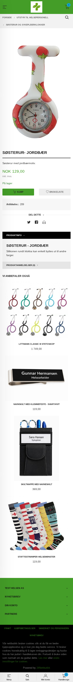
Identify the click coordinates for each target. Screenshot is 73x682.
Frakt (7, 628)
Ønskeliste (56, 192)
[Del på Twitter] (29, 223)
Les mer (43, 658)
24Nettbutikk (43, 667)
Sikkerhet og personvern (54, 628)
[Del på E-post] (44, 223)
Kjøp (20, 192)
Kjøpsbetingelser (24, 628)
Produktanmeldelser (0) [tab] (20, 265)
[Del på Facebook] (36, 223)
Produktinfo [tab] (14, 235)
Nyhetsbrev (36, 635)
